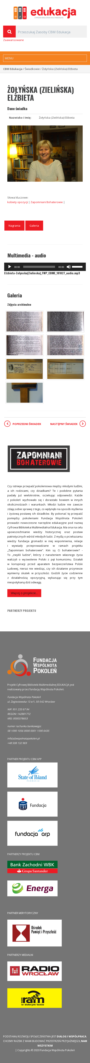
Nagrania (14, 225)
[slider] (78, 266)
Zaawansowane (13, 40)
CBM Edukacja (12, 69)
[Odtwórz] (10, 267)
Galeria (34, 225)
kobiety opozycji (17, 202)
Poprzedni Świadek (27, 424)
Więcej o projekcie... (24, 593)
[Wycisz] (69, 267)
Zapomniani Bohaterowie (47, 202)
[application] (45, 267)
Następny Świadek (63, 424)
